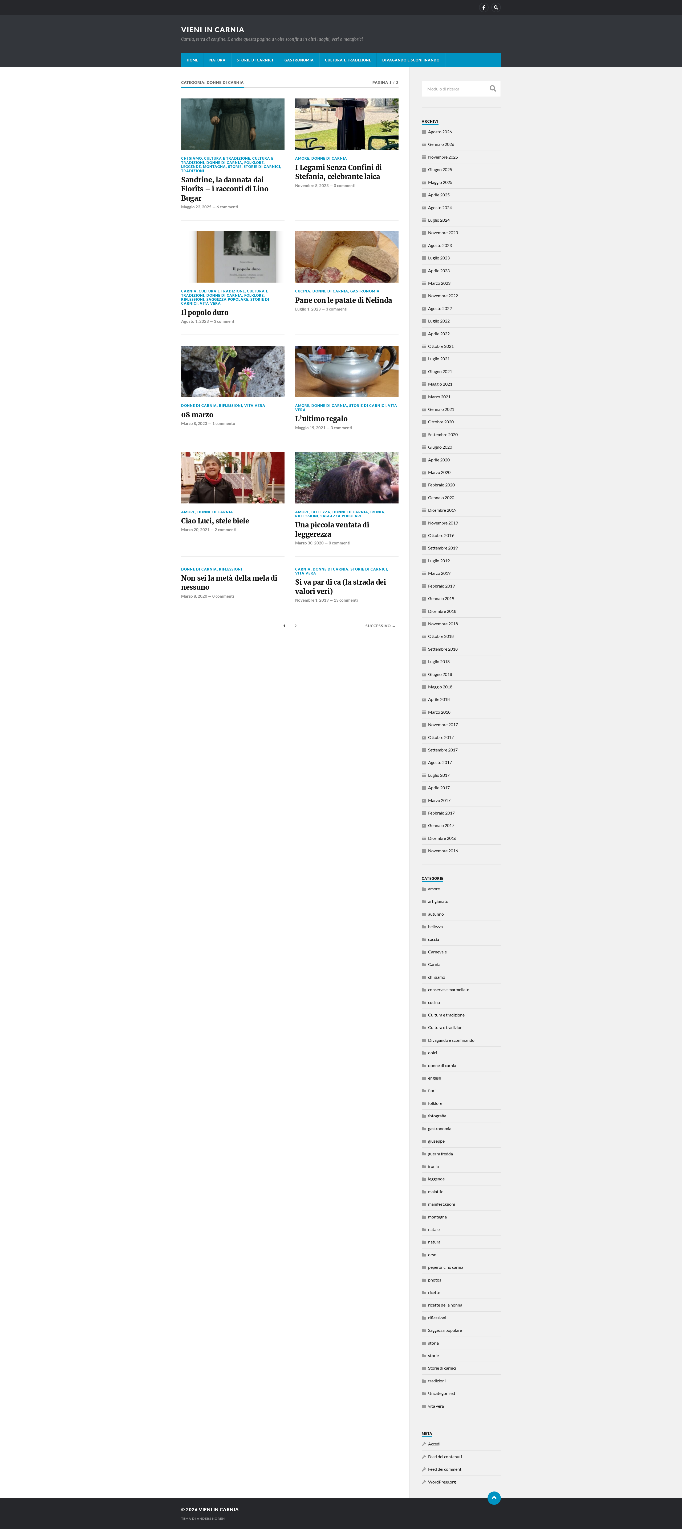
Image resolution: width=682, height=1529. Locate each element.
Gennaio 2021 (441, 409)
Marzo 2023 (439, 283)
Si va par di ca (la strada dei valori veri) (340, 587)
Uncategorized (441, 1393)
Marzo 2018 (439, 711)
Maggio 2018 (440, 686)
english (434, 1077)
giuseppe (436, 1140)
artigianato (438, 901)
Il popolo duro (204, 312)
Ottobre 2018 (441, 636)
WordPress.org (442, 1481)
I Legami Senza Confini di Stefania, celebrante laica (338, 172)
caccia (433, 939)
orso (432, 1254)
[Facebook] (484, 7)
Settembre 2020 (443, 434)
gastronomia (299, 60)
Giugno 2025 (440, 169)
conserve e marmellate (448, 989)
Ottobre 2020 (441, 421)
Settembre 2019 (443, 547)
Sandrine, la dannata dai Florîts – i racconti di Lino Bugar (225, 189)
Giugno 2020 (440, 446)
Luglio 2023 (439, 257)
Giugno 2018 (440, 674)
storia (433, 1342)
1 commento (223, 423)
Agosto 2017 (440, 762)
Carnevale (437, 951)
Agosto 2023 (440, 245)
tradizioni (192, 171)
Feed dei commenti (445, 1469)
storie (235, 166)
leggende (191, 166)
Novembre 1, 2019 (312, 600)
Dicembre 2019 (442, 510)
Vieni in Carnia (213, 30)
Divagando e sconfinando (411, 60)
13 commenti (346, 600)
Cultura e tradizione (348, 60)
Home (192, 60)
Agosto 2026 (440, 131)
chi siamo (191, 158)
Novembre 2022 (443, 295)
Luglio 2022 (439, 320)
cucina (302, 291)
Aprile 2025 (439, 194)
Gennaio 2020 (441, 497)
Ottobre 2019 (441, 535)
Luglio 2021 (439, 358)
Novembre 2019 (443, 522)
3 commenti (225, 321)
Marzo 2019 (439, 573)
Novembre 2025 (443, 156)
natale (434, 1229)
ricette (434, 1292)
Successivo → (381, 626)
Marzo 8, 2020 (194, 596)
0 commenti (344, 185)
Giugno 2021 (440, 371)
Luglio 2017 (439, 775)
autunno (436, 913)
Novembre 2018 (443, 623)
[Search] (496, 7)
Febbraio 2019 (441, 585)
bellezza (320, 512)
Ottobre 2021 (441, 346)
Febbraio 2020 (441, 484)
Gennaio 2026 (441, 144)
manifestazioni (441, 1203)
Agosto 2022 (440, 308)
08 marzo (197, 415)
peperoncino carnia (445, 1267)
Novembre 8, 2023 (312, 185)
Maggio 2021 (440, 383)
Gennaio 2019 (441, 598)
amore (302, 158)
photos (434, 1279)
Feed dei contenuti (445, 1456)
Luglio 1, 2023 (308, 309)
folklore (254, 162)
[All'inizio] (494, 1498)
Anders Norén (211, 1518)
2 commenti (225, 529)
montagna (214, 166)
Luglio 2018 (439, 661)
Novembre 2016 (443, 850)
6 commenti (227, 206)
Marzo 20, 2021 (195, 529)
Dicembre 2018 (442, 611)
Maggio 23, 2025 (196, 206)
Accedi (434, 1443)
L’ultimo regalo (321, 419)
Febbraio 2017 (441, 812)
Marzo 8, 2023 (194, 423)
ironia (377, 512)
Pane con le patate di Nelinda (343, 300)
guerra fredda (440, 1153)
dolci (432, 1052)
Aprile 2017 (439, 787)
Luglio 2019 (439, 560)
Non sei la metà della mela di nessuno (229, 583)
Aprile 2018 (439, 699)
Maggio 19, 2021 (310, 427)
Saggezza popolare (227, 299)
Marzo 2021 (439, 396)
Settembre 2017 (443, 749)
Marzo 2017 (439, 800)
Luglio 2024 (439, 219)
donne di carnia (224, 162)
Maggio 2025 (440, 182)
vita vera (210, 303)
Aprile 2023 (439, 270)
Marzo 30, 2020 (309, 542)
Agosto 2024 (440, 207)
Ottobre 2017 (441, 737)
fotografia (437, 1115)
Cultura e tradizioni (446, 1027)
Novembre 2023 (443, 232)
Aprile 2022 (439, 333)
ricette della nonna (445, 1304)
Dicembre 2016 (442, 838)
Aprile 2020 (439, 459)
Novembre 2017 (443, 724)
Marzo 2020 (439, 472)
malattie (435, 1191)
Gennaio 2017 (441, 825)
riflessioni (192, 299)
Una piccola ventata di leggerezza (332, 529)
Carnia (189, 291)
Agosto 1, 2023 (195, 321)
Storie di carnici (255, 60)
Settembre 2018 (443, 648)
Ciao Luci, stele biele (215, 521)
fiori (432, 1090)
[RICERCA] (493, 89)
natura (217, 60)
